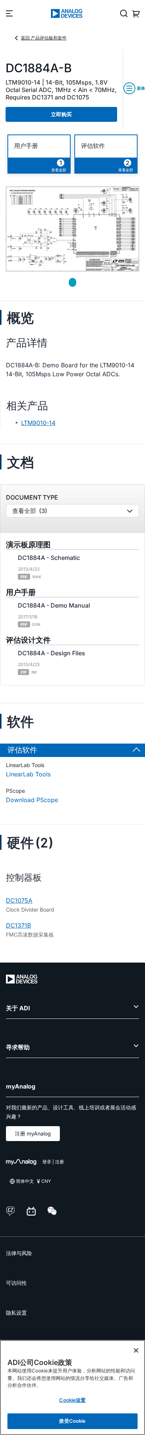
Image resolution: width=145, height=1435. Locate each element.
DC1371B (18, 925)
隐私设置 (16, 1312)
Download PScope (32, 800)
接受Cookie (72, 1421)
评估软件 (93, 145)
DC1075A (19, 900)
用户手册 (26, 145)
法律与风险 (19, 1253)
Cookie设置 (72, 1400)
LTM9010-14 (38, 423)
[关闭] (136, 1350)
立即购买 (61, 114)
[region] (72, 1387)
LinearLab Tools (28, 774)
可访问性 (16, 1283)
